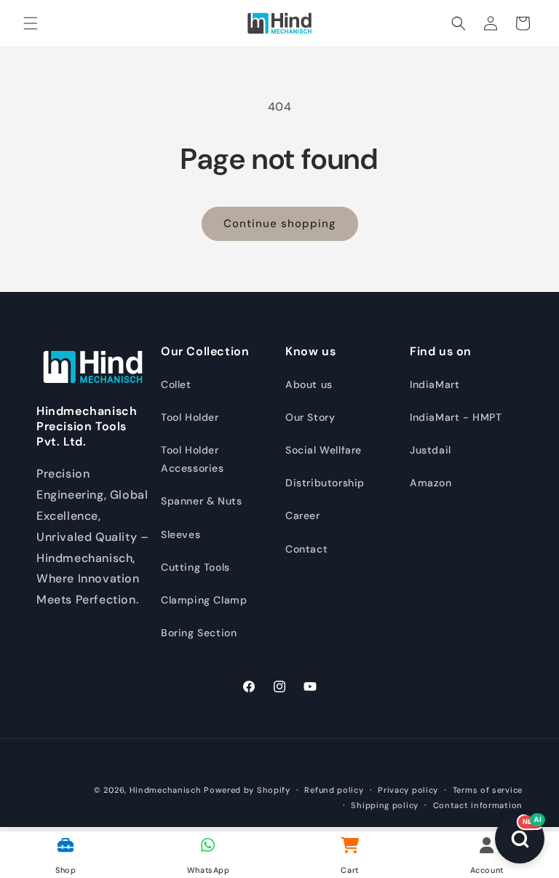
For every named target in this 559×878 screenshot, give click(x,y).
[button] (31, 23)
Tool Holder (190, 417)
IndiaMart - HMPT (456, 417)
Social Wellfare (323, 449)
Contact (306, 548)
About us (309, 384)
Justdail (430, 449)
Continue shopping (279, 223)
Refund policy (333, 790)
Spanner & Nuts (201, 500)
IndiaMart (434, 384)
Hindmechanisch (166, 790)
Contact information (478, 805)
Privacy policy (408, 790)
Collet (176, 384)
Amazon (431, 482)
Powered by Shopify (247, 790)
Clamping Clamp (204, 599)
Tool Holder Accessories (192, 459)
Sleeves (180, 534)
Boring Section (199, 632)
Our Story (310, 417)
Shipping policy (385, 805)
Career (302, 515)
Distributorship (325, 482)
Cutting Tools (195, 567)
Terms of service (488, 790)
